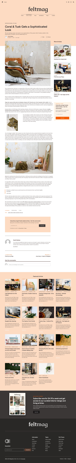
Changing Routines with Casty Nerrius (46, 349)
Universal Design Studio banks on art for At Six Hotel (12, 349)
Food (35, 15)
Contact (53, 15)
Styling (15, 23)
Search (73, 2)
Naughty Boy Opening (10, 321)
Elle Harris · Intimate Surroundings (61, 294)
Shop (47, 15)
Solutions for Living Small (60, 59)
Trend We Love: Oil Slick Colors (28, 378)
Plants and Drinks (9, 377)
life (20, 212)
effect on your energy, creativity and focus (33, 201)
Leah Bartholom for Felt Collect (11, 294)
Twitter (66, 2)
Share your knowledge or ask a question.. (16, 264)
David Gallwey (10, 36)
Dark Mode (2, 2)
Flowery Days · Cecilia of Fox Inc (46, 321)
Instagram (68, 2)
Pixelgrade (23, 458)
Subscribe (42, 225)
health (14, 212)
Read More (7, 303)
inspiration (17, 212)
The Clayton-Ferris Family (28, 321)
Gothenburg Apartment (62, 348)
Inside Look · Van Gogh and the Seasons (61, 95)
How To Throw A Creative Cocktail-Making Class (28, 349)
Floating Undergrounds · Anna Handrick (46, 294)
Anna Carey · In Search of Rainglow (43, 256)
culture (9, 212)
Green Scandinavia (43, 377)
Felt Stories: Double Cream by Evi (29, 294)
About (5, 2)
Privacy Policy (21, 228)
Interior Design (29, 15)
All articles (15, 246)
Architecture (41, 15)
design (12, 212)
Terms (25, 228)
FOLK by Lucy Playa (9, 256)
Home (22, 15)
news (22, 212)
